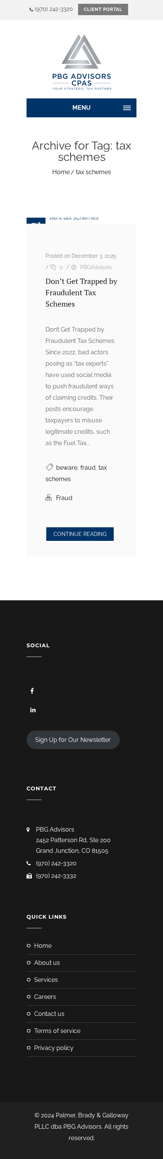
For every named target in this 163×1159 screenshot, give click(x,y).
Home (61, 172)
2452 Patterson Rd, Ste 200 (73, 840)
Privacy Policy (54, 1048)
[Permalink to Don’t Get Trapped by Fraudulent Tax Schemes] (63, 217)
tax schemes (93, 172)
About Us (47, 962)
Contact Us (49, 1013)
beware (66, 467)
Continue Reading (80, 534)
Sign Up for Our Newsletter (73, 739)
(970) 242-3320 (54, 9)
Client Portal (103, 9)
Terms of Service (57, 1030)
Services (46, 979)
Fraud (64, 498)
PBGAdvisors (96, 267)
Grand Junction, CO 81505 (72, 850)
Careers (45, 996)
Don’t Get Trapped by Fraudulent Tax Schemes (81, 292)
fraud (88, 467)
